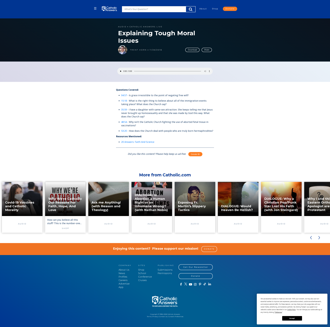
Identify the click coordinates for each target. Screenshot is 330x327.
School (142, 273)
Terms (149, 316)
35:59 (124, 109)
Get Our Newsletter (195, 267)
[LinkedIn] (209, 284)
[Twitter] (185, 284)
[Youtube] (190, 284)
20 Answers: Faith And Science (137, 141)
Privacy (155, 316)
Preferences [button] (278, 312)
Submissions (165, 269)
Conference (145, 276)
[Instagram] (195, 284)
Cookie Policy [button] (291, 310)
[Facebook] (181, 284)
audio (122, 27)
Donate (230, 9)
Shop (215, 9)
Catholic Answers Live (145, 27)
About (203, 9)
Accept (292, 318)
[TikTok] (204, 284)
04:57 (124, 95)
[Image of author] (122, 49)
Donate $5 (195, 154)
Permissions (165, 273)
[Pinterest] (200, 284)
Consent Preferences (175, 316)
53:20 (124, 130)
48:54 (124, 121)
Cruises (142, 280)
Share (206, 50)
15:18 (124, 100)
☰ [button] (95, 8)
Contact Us (163, 316)
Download (192, 50)
